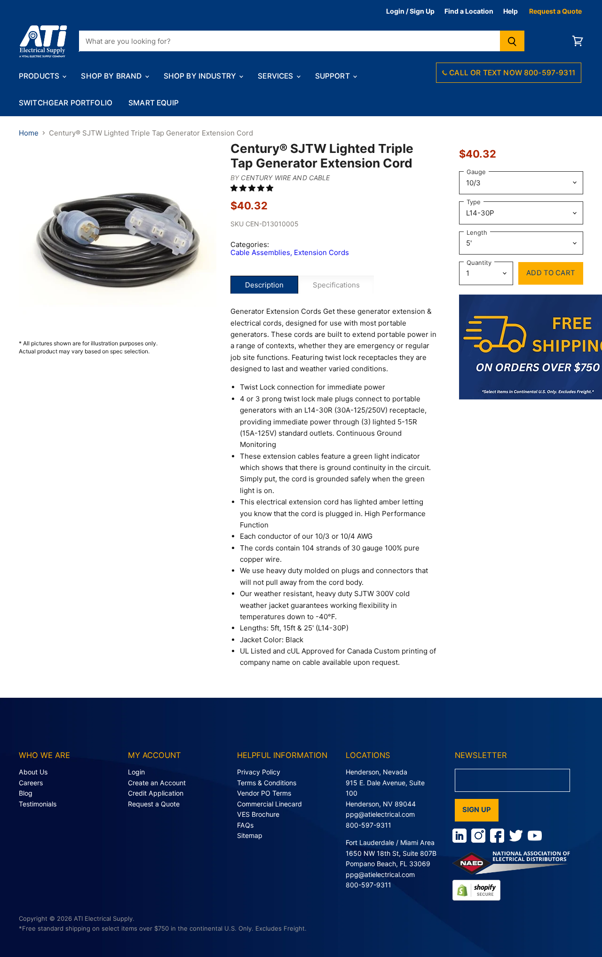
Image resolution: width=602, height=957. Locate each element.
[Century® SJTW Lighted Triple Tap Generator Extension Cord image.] (117, 240)
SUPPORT (333, 76)
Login (136, 772)
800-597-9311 (368, 825)
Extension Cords (321, 252)
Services (276, 76)
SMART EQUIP (153, 102)
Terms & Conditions (266, 783)
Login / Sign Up (410, 11)
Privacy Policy (258, 772)
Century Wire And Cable (285, 178)
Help (510, 11)
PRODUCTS (40, 76)
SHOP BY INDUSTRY (201, 76)
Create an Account (157, 783)
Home (29, 133)
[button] (252, 187)
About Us (33, 772)
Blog (25, 793)
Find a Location (468, 11)
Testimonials (37, 804)
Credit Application (155, 793)
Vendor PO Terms (264, 793)
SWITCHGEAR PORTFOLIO (65, 102)
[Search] (512, 41)
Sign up (476, 809)
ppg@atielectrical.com (380, 814)
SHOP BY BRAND (112, 76)
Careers (31, 783)
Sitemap (249, 835)
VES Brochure (258, 814)
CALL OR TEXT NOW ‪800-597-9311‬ (511, 72)
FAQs (245, 825)
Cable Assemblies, (262, 252)
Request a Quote (555, 11)
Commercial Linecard (269, 804)
